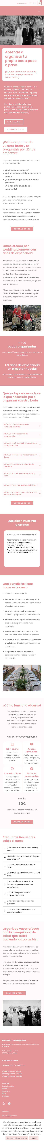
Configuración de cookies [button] (17, 1138)
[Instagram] (3, 1104)
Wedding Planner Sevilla (11, 1071)
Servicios (5, 1084)
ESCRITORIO (32, 3)
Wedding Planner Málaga (12, 1074)
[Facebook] (9, 1104)
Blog (4, 1094)
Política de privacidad (9, 1116)
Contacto (5, 1096)
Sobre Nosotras (8, 1086)
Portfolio (5, 1089)
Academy (6, 1091)
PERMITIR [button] (34, 1138)
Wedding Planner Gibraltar (12, 1076)
